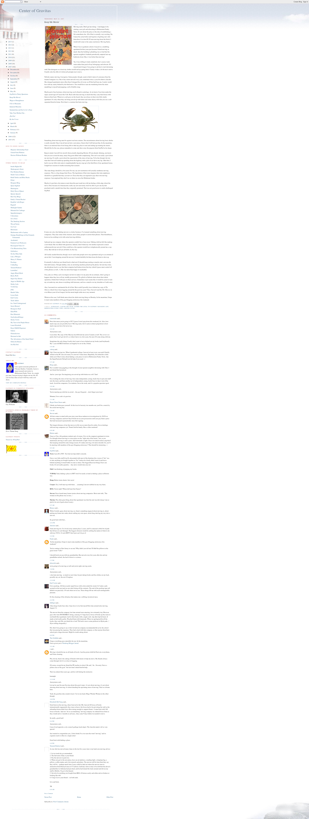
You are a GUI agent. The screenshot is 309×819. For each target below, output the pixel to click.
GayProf (52, 451)
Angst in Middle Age (17, 281)
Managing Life (103, 306)
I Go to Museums (15, 103)
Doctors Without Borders (19, 155)
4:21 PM (52, 600)
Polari (12, 180)
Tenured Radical (55, 746)
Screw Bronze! (15, 306)
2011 (10, 54)
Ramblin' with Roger (17, 202)
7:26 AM (52, 410)
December (13, 69)
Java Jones (14, 218)
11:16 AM (52, 580)
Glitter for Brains (16, 342)
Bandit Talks (15, 292)
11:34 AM (52, 679)
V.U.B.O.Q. (14, 287)
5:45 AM (52, 386)
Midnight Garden (16, 207)
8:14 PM (52, 721)
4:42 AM (52, 329)
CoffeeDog (14, 265)
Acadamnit (14, 240)
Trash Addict (15, 300)
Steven (52, 413)
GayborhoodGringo (17, 317)
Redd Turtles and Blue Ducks (20, 177)
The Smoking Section (18, 221)
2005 (10, 140)
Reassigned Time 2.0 (17, 245)
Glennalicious (15, 333)
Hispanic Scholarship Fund (19, 150)
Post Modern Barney (17, 172)
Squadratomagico (16, 213)
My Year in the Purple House (20, 322)
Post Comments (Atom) (60, 802)
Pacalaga (13, 262)
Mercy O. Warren (16, 259)
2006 (10, 136)
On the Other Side (16, 254)
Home (79, 797)
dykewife (53, 563)
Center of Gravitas (35, 10)
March (12, 126)
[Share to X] (73, 304)
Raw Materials (15, 314)
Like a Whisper (16, 256)
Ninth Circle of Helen (18, 175)
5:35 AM (52, 346)
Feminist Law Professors (18, 243)
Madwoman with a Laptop (19, 232)
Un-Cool (13, 227)
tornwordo (53, 318)
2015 (10, 42)
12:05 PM (52, 699)
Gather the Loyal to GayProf (85, 306)
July (11, 85)
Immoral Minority (15, 107)
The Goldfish (54, 638)
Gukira (13, 331)
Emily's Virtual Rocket (18, 199)
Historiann (14, 229)
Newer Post (48, 797)
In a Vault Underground (18, 303)
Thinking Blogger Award (70, 643)
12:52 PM (52, 523)
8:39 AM (52, 430)
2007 (10, 67)
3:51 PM (52, 536)
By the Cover (14, 119)
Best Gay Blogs (16, 196)
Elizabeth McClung (56, 702)
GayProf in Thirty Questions (19, 94)
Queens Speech (16, 194)
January (13, 133)
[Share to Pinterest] (77, 304)
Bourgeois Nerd (16, 309)
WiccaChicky (15, 224)
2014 (10, 45)
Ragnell (13, 205)
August (12, 82)
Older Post (109, 797)
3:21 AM (52, 646)
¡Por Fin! (12, 116)
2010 (10, 57)
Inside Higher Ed (16, 166)
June (12, 88)
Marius (52, 433)
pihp (12, 289)
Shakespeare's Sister (17, 169)
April (12, 123)
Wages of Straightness (17, 100)
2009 (10, 60)
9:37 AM (52, 505)
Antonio (52, 525)
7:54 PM (52, 569)
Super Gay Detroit (16, 278)
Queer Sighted (15, 186)
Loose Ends (14, 295)
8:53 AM (52, 448)
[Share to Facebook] (75, 304)
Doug (51, 365)
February (13, 129)
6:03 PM (52, 635)
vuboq (52, 349)
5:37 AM (52, 362)
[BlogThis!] (71, 304)
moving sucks (69, 308)
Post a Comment (48, 793)
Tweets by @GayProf (12, 440)
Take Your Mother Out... (17, 113)
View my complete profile (16, 383)
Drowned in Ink (16, 336)
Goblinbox (14, 251)
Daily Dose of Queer (17, 191)
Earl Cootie (53, 583)
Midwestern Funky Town (53, 308)
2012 (10, 51)
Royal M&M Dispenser (18, 328)
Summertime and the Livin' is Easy (21, 110)
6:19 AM (52, 789)
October (13, 76)
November (13, 72)
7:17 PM (52, 560)
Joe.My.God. (15, 344)
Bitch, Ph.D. (14, 276)
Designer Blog (15, 183)
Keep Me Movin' (15, 97)
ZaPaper (52, 603)
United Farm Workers (17, 152)
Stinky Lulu (14, 284)
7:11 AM (52, 399)
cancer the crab (66, 306)
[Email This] (68, 304)
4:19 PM (52, 743)
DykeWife (14, 311)
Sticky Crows (15, 320)
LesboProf (14, 270)
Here (14, 355)
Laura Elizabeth (16, 325)
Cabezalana (14, 216)
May (12, 91)
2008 (10, 64)
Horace (52, 508)
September (14, 79)
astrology (55, 306)
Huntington (14, 188)
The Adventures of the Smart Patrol (22, 339)
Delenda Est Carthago (18, 210)
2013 (10, 48)
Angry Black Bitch (17, 273)
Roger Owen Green (56, 402)
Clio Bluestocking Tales (18, 248)
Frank (52, 539)
